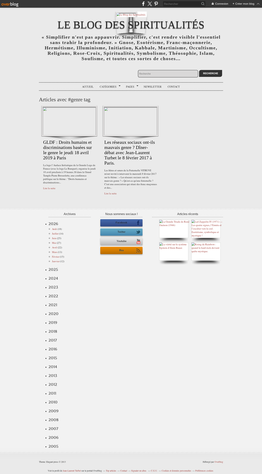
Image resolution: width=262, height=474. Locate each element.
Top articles (111, 470)
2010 (53, 402)
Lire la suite (49, 188)
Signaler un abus (139, 470)
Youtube (121, 241)
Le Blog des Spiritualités (131, 25)
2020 (53, 313)
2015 (53, 358)
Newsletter (152, 86)
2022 (53, 296)
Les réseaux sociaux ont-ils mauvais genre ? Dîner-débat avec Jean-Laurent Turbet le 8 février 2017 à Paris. (129, 152)
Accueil (88, 86)
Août (54, 229)
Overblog (218, 461)
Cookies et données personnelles (176, 470)
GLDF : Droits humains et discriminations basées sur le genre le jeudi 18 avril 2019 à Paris (67, 150)
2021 (53, 305)
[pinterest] (156, 4)
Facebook (121, 222)
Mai (54, 242)
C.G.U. (154, 470)
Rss (121, 250)
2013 (53, 375)
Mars (54, 252)
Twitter (121, 231)
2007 (53, 428)
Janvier (55, 261)
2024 (53, 278)
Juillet (55, 233)
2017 (53, 340)
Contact (174, 86)
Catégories (106, 87)
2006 (53, 437)
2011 (52, 393)
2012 (53, 384)
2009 (53, 411)
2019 (53, 322)
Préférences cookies (204, 470)
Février (55, 256)
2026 (53, 223)
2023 (53, 287)
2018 (53, 331)
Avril (54, 247)
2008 (53, 419)
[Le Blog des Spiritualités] (131, 14)
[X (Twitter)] (149, 4)
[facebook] (143, 4)
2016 (53, 349)
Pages (128, 87)
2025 (53, 269)
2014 (53, 366)
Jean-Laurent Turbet (72, 470)
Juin (54, 238)
